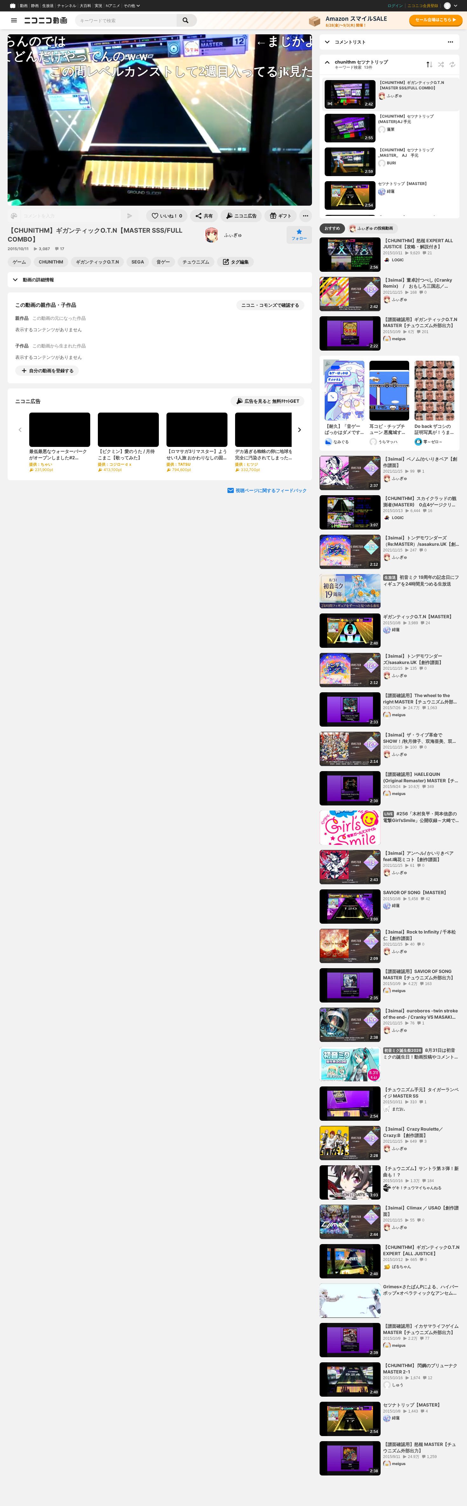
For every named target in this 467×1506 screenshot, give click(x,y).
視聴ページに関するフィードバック (271, 490)
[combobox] (126, 20)
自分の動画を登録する (51, 370)
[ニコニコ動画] (45, 20)
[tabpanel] (389, 856)
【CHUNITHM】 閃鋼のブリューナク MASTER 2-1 (420, 1368)
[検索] (187, 20)
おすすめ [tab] (332, 228)
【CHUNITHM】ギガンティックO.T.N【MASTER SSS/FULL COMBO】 (411, 85)
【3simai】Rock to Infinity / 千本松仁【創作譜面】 (419, 935)
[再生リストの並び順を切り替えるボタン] (429, 64)
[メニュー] (305, 215)
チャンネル (66, 6)
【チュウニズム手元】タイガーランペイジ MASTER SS (421, 1093)
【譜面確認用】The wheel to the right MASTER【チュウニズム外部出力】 (420, 699)
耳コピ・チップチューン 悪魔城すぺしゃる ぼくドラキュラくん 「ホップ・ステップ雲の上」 (387, 429)
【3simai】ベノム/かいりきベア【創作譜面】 (420, 462)
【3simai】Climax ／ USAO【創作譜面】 (421, 1211)
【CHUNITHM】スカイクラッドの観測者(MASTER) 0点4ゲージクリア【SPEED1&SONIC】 (420, 502)
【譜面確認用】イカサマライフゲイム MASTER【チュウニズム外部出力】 (421, 1329)
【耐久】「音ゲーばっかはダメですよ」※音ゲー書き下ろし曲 (344, 429)
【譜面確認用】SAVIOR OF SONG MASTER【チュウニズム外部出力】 (419, 974)
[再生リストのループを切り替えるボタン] (452, 64)
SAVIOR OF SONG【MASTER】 (415, 892)
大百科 (85, 6)
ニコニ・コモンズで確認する (270, 305)
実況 (98, 6)
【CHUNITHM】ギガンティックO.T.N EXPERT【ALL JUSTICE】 (421, 1250)
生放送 (48, 6)
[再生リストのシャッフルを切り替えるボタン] (441, 64)
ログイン (395, 6)
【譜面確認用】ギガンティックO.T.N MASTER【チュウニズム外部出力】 (420, 322)
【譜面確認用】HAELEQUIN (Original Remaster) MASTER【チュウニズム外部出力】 (421, 777)
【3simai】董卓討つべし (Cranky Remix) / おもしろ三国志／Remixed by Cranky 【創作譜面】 (418, 283)
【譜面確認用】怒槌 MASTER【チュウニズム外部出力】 (419, 1447)
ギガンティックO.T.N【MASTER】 (418, 616)
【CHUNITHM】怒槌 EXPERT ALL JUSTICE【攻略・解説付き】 (418, 244)
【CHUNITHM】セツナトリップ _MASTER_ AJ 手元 (407, 152)
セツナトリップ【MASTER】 (403, 183)
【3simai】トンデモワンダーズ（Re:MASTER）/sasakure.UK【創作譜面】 (419, 541)
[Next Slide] (299, 430)
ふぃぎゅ (233, 234)
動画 (24, 6)
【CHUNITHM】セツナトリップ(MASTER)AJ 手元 (406, 119)
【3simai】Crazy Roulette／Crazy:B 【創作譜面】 (413, 1132)
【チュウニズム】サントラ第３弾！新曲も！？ (421, 1171)
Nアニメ (113, 6)
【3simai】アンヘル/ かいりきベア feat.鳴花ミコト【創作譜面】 (418, 856)
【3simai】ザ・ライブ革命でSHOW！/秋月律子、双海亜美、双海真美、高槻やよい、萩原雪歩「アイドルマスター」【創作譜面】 (421, 738)
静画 (35, 6)
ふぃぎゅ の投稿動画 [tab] (375, 228)
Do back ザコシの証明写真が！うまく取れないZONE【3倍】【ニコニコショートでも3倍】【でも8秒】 (434, 429)
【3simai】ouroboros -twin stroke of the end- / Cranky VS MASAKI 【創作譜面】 (420, 1014)
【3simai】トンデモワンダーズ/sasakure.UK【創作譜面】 (413, 659)
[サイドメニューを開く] (14, 20)
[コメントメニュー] (450, 42)
